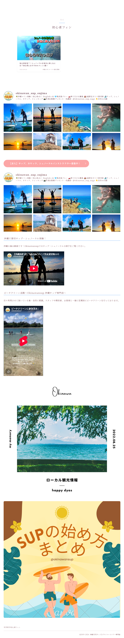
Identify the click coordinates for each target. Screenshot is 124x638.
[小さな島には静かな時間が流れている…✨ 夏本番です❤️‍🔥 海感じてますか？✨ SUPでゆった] (77, 147)
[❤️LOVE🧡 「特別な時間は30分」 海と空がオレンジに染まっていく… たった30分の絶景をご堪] (47, 118)
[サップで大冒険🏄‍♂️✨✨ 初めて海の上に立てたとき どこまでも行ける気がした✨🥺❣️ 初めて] (77, 118)
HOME (6, 627)
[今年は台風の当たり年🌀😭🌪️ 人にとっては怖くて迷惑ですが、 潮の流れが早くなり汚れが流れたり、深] (106, 118)
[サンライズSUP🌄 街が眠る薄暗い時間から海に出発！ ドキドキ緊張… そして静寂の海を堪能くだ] (18, 147)
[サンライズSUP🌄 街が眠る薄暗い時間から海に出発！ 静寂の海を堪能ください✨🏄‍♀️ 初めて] (106, 147)
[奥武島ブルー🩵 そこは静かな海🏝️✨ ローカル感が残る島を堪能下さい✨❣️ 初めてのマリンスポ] (18, 118)
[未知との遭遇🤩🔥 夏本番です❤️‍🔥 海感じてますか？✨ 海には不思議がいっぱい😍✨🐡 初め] (47, 147)
